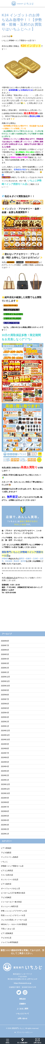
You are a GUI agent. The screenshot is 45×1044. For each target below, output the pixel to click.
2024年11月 (5, 735)
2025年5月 (5, 708)
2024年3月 (5, 771)
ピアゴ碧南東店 (7, 933)
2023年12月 (5, 784)
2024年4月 (5, 766)
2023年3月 (5, 825)
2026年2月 (5, 668)
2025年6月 (5, 704)
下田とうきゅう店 (8, 929)
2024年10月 (5, 739)
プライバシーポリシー (24, 1032)
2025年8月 (5, 695)
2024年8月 (5, 748)
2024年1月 (5, 780)
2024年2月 (5, 775)
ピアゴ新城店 (6, 848)
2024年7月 (5, 753)
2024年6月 (5, 757)
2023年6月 (5, 811)
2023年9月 (5, 798)
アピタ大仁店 (6, 938)
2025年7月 (5, 699)
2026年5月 (5, 654)
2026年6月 (5, 650)
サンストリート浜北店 (9, 879)
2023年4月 (5, 820)
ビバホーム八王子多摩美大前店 (13, 893)
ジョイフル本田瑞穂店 (9, 942)
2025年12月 (5, 677)
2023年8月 (5, 802)
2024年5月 (5, 762)
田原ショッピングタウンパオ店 (13, 915)
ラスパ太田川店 (7, 875)
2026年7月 (5, 645)
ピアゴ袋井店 (6, 884)
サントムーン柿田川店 (9, 906)
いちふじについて (22, 1013)
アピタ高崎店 (6, 897)
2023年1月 (5, 834)
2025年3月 (5, 717)
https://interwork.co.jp (22, 983)
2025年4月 (5, 713)
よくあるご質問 (22, 1009)
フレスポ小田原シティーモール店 (14, 920)
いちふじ (4, 862)
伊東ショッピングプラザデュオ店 (14, 911)
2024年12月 (5, 731)
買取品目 (22, 999)
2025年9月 (5, 690)
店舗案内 (22, 1004)
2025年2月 (5, 722)
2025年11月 (5, 681)
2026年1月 (5, 672)
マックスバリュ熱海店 (9, 857)
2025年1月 (5, 726)
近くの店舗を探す (22, 1042)
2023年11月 (5, 789)
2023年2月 (5, 829)
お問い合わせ (22, 1018)
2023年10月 (5, 793)
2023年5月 (5, 816)
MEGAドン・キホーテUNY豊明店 (14, 924)
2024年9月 (5, 744)
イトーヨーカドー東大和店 (11, 902)
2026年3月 (5, 663)
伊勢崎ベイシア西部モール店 (12, 866)
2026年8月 (5, 641)
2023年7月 (5, 807)
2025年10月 (5, 686)
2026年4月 (5, 659)
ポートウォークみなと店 (10, 888)
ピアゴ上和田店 (7, 871)
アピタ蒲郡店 (6, 853)
